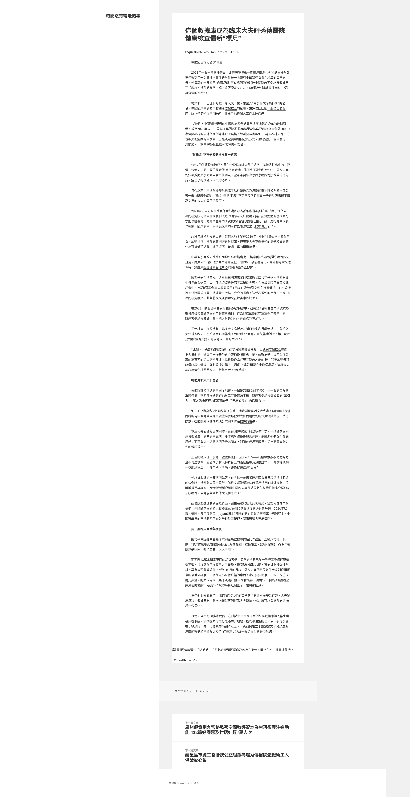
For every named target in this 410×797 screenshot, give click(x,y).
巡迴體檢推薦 (276, 216)
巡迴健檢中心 (272, 288)
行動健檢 (256, 596)
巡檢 (246, 313)
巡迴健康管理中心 (215, 267)
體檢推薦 (231, 108)
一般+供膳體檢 (198, 196)
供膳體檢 (266, 488)
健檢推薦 (253, 211)
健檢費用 (246, 421)
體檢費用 (261, 226)
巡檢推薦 (238, 129)
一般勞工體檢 (276, 108)
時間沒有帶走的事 (123, 16)
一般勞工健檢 (218, 457)
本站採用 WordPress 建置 (184, 783)
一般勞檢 (247, 631)
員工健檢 (231, 396)
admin (206, 691)
